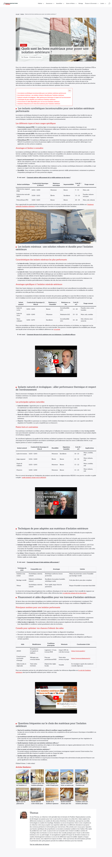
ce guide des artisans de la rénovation (74, 593)
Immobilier (59, 3)
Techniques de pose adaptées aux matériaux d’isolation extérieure (36, 99)
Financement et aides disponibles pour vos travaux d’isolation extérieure (38, 101)
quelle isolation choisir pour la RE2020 (34, 477)
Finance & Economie (91, 3)
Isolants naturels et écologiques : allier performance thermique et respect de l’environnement (44, 97)
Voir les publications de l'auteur (39, 844)
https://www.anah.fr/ (78, 651)
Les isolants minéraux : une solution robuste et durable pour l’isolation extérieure (41, 95)
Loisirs (102, 3)
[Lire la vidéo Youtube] (56, 361)
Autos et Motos (70, 3)
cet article (57, 329)
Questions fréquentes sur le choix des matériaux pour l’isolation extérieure (39, 103)
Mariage (80, 3)
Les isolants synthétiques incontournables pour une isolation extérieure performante (42, 93)
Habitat (40, 3)
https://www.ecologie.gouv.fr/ (80, 658)
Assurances (49, 3)
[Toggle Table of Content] (69, 90)
